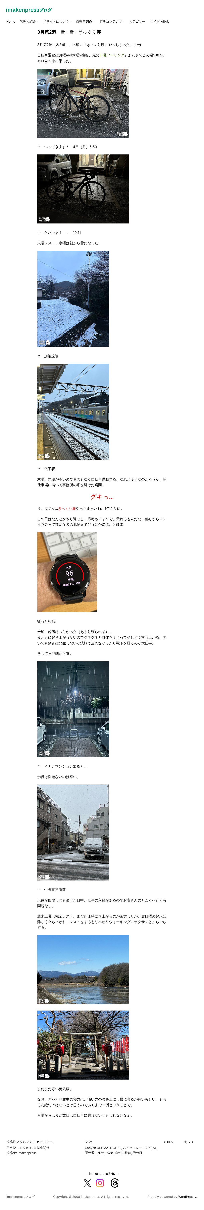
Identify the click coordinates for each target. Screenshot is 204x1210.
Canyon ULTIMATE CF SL (103, 1148)
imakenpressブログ (20, 1197)
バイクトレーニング (137, 1148)
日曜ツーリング (112, 55)
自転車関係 (41, 1148)
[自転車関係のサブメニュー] (94, 22)
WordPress (186, 1197)
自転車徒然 (123, 1153)
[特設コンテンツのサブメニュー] (124, 22)
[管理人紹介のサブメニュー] (37, 22)
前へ (170, 1142)
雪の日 (137, 1153)
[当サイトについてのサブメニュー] (70, 22)
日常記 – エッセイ (19, 1148)
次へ (187, 1142)
